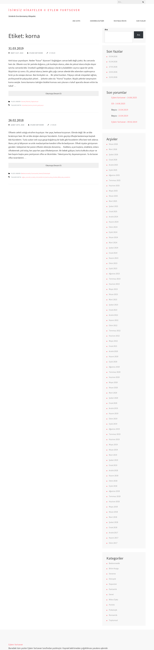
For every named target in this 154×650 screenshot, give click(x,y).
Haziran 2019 (114, 439)
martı (35, 105)
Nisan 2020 (113, 387)
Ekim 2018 (113, 481)
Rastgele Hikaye (120, 21)
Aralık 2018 (113, 470)
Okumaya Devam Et (54, 93)
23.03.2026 (113, 72)
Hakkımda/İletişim (97, 21)
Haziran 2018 (114, 501)
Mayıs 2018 (113, 506)
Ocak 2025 (113, 211)
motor (55, 177)
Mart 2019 (113, 455)
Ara (106, 29)
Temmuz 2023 (114, 279)
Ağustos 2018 (114, 491)
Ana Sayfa (76, 21)
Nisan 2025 (113, 196)
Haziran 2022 (114, 336)
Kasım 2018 (113, 475)
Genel (23, 101)
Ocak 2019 (113, 465)
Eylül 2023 (113, 268)
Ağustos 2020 (114, 367)
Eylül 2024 (113, 232)
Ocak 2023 (113, 310)
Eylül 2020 (113, 361)
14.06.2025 (132, 97)
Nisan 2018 (113, 512)
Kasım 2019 (113, 413)
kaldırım (42, 177)
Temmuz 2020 (114, 372)
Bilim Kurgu (114, 568)
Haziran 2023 (114, 284)
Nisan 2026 (113, 144)
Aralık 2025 (113, 165)
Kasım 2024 (113, 222)
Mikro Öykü (113, 599)
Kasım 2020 (113, 356)
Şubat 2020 (113, 398)
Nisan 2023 (113, 294)
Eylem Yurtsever (118, 121)
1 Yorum (53, 125)
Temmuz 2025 (114, 180)
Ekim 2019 (113, 418)
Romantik (113, 615)
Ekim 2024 (113, 227)
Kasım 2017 (113, 538)
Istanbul (25, 105)
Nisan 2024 (113, 237)
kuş (51, 177)
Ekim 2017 (113, 543)
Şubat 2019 (113, 460)
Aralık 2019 (113, 408)
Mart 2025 (113, 201)
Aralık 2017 (113, 532)
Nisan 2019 (113, 449)
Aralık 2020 (113, 351)
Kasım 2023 (113, 258)
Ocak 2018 (113, 527)
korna (30, 105)
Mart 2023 (113, 299)
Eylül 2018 (113, 486)
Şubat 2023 (113, 304)
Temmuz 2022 (114, 330)
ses (62, 177)
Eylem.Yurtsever (36, 53)
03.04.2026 (113, 56)
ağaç (24, 177)
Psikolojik (46, 173)
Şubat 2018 (113, 522)
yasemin (67, 177)
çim (36, 177)
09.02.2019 (132, 121)
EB (112, 103)
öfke (59, 177)
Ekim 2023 (113, 263)
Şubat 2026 (113, 154)
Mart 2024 (113, 242)
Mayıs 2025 (113, 190)
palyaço (40, 105)
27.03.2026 (113, 67)
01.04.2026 (113, 61)
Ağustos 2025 (114, 175)
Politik (28, 101)
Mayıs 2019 (113, 444)
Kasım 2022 (113, 320)
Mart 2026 (113, 149)
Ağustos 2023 (114, 273)
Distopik (112, 579)
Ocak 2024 (113, 253)
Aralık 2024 (113, 216)
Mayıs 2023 (113, 289)
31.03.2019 (16, 48)
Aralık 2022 (113, 315)
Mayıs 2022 (113, 341)
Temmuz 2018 (114, 496)
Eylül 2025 (113, 170)
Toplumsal (34, 101)
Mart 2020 (113, 392)
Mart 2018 (113, 517)
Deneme (112, 573)
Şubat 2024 (113, 247)
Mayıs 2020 (113, 382)
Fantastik (34, 173)
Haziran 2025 (114, 185)
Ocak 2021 (113, 346)
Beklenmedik (26, 173)
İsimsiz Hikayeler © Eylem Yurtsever (44, 10)
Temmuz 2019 (114, 434)
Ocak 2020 (113, 403)
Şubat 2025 (113, 206)
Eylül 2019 (113, 424)
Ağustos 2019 (114, 429)
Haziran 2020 (114, 377)
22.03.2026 (113, 77)
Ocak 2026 (113, 159)
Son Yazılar (141, 21)
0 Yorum (52, 53)
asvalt (28, 177)
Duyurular (113, 584)
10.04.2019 (123, 109)
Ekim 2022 (113, 325)
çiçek (33, 177)
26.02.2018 (16, 120)
